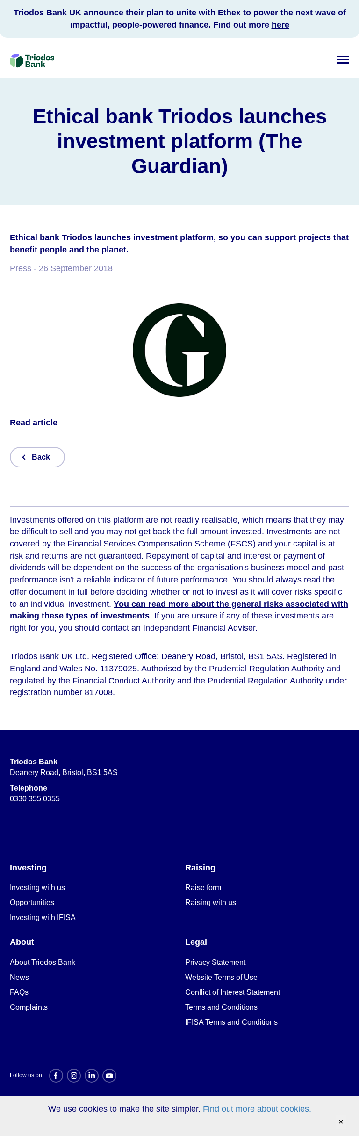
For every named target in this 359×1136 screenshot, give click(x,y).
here (280, 24)
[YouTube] (109, 1076)
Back (41, 457)
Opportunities (32, 902)
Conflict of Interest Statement (232, 992)
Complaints (29, 1007)
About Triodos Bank (42, 962)
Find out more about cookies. (257, 1109)
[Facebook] (56, 1076)
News (19, 977)
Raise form (203, 888)
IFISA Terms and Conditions (231, 1022)
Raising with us (210, 902)
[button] (343, 57)
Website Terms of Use (221, 977)
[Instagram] (74, 1076)
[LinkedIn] (92, 1076)
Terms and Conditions (221, 1007)
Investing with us (37, 888)
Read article (33, 422)
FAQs (19, 992)
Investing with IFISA (43, 917)
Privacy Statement (215, 962)
